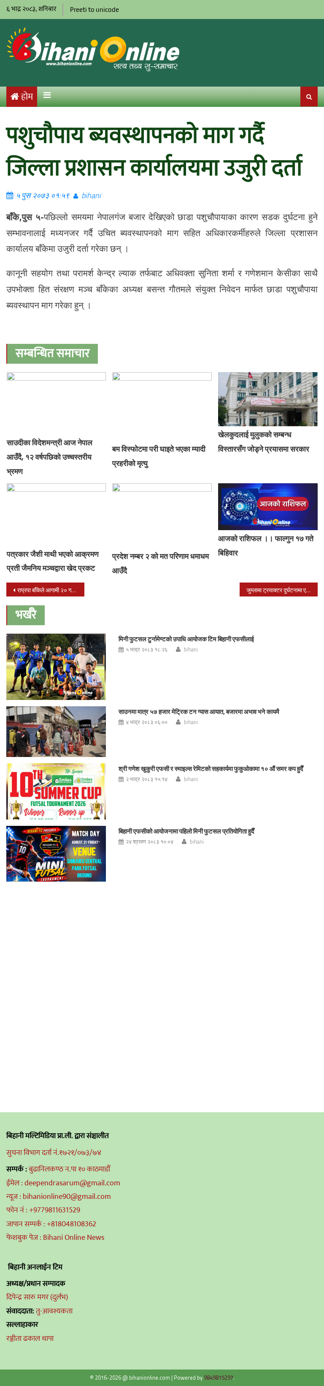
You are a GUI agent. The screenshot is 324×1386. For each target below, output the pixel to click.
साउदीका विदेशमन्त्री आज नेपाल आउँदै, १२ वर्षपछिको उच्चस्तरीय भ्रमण (49, 457)
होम (27, 97)
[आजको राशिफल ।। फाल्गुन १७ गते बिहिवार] (268, 506)
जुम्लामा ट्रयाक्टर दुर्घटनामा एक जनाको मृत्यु (281, 589)
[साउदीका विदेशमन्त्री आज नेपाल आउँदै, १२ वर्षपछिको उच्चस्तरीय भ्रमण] (56, 403)
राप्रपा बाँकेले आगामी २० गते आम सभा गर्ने (50, 589)
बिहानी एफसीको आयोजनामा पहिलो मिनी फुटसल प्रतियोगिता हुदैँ (186, 831)
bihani (91, 195)
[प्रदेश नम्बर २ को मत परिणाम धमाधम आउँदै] (162, 515)
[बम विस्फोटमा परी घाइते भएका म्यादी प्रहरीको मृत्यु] (162, 406)
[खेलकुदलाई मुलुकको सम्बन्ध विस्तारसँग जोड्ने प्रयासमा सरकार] (268, 399)
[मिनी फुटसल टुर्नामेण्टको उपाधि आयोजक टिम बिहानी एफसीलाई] (56, 667)
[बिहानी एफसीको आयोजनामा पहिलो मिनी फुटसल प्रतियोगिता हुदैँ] (56, 854)
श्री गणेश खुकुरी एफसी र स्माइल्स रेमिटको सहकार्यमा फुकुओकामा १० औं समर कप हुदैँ (211, 768)
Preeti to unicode (94, 9)
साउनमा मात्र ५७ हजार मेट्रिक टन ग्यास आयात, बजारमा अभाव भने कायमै (199, 711)
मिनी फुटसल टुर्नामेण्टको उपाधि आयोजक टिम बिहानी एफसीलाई (186, 639)
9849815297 (218, 1377)
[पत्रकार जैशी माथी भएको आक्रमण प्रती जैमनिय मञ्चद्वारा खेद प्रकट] (56, 514)
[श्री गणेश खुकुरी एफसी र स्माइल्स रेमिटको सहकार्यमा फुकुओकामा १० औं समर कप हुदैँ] (56, 791)
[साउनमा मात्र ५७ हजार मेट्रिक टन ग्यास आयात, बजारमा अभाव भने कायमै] (56, 731)
